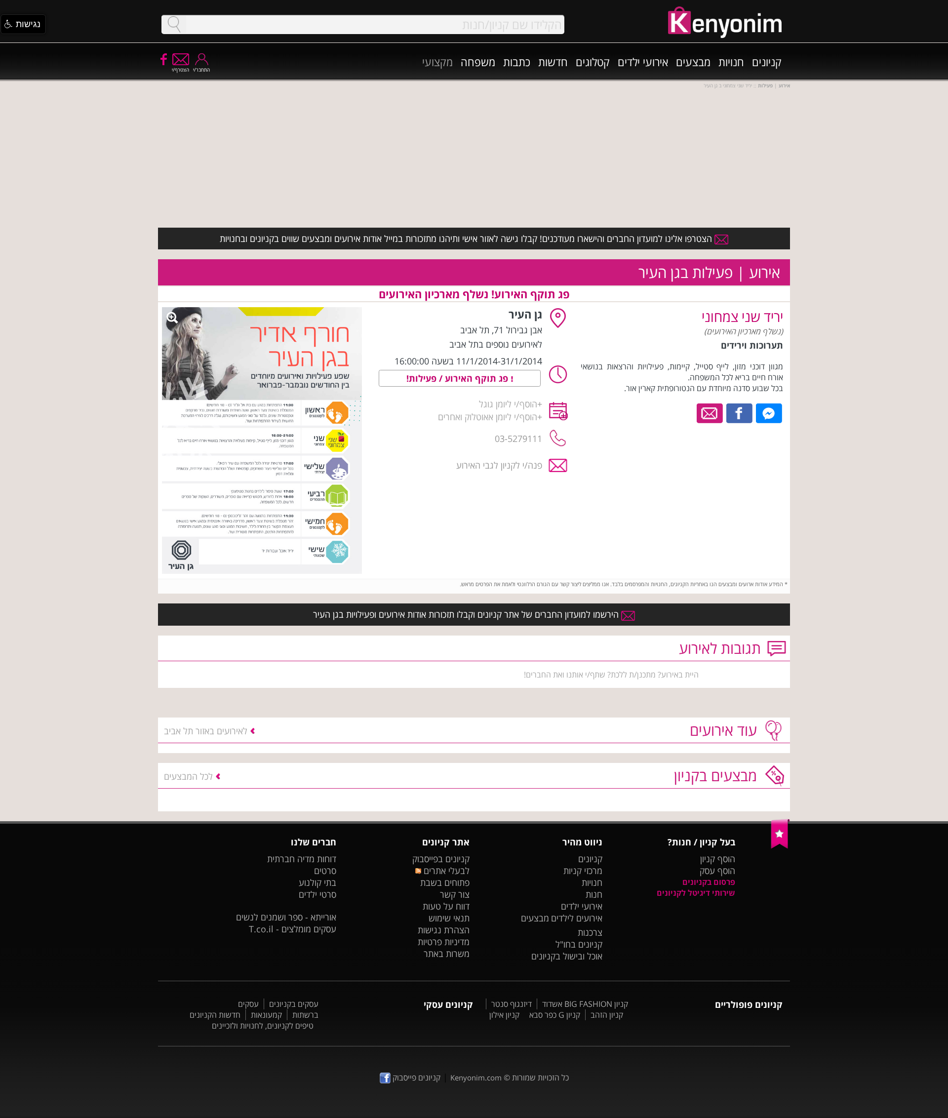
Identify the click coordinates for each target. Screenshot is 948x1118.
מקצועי (437, 61)
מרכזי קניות (582, 871)
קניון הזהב (607, 1014)
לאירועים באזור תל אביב (205, 731)
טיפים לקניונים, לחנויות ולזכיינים (263, 1025)
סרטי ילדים (317, 894)
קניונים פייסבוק (415, 1077)
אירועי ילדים (643, 61)
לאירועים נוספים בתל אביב (495, 344)
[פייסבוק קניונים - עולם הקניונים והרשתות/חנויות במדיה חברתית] (163, 58)
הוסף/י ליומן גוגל (508, 404)
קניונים (767, 61)
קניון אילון (504, 1014)
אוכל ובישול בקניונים (566, 956)
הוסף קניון (717, 859)
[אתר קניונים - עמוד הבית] (780, 846)
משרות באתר (447, 953)
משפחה (478, 61)
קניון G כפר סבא (554, 1014)
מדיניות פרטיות (444, 942)
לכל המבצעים (188, 776)
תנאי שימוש (449, 918)
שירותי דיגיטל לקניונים (696, 892)
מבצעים (693, 61)
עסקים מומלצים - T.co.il (292, 929)
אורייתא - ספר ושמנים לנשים (286, 917)
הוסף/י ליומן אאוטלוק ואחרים (487, 417)
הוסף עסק (717, 871)
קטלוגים (593, 61)
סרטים (325, 871)
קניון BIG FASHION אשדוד (585, 1003)
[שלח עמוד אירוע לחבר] (710, 412)
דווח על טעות (446, 906)
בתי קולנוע (317, 882)
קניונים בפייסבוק (441, 859)
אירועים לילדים (576, 918)
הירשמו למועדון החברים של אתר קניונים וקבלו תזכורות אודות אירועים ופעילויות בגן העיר (467, 614)
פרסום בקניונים (708, 882)
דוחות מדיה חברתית (301, 859)
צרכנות (590, 932)
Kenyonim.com (476, 1077)
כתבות (516, 61)
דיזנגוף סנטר (511, 1003)
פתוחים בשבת (445, 882)
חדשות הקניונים (215, 1014)
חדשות (553, 61)
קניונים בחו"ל (578, 944)
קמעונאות (266, 1014)
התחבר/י (201, 69)
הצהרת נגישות (444, 930)
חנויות (731, 61)
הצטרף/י (180, 69)
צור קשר (455, 894)
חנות (594, 894)
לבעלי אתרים (445, 871)
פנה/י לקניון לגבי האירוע (499, 465)
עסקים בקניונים (293, 1003)
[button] (23, 24)
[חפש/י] (173, 24)
